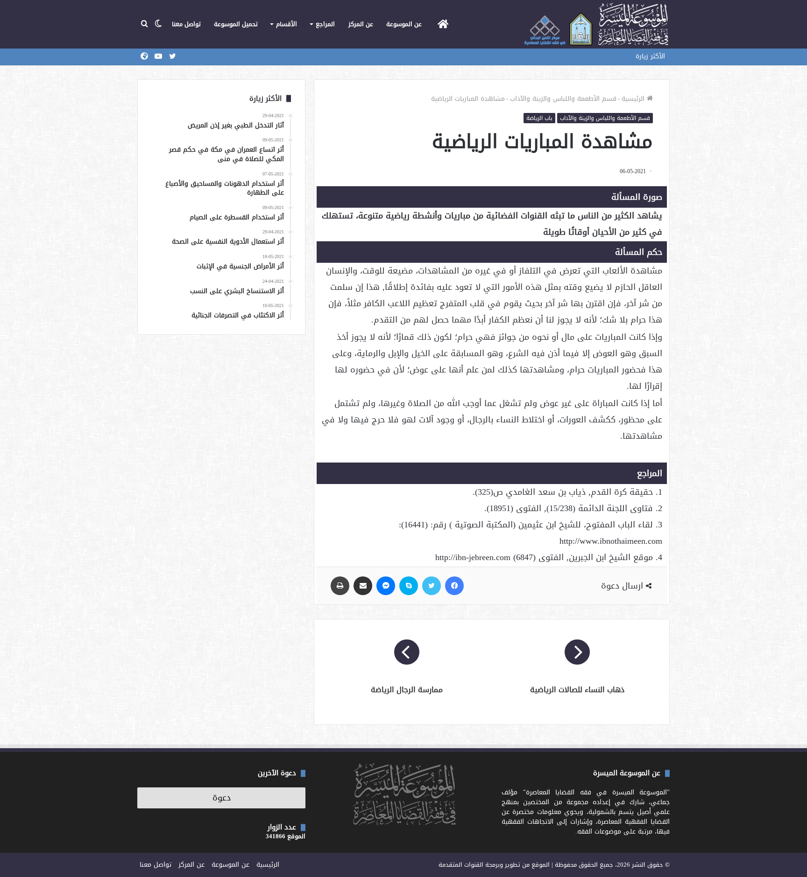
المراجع (325, 24)
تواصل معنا (186, 24)
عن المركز (360, 24)
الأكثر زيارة (650, 56)
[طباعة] (340, 585)
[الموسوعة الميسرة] (596, 24)
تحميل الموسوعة (236, 24)
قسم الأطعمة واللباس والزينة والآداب (563, 98)
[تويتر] (431, 585)
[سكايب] (408, 585)
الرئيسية (634, 98)
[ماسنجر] (385, 585)
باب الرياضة (539, 118)
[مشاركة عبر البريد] (363, 585)
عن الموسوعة (404, 24)
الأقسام (286, 24)
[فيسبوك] (454, 585)
